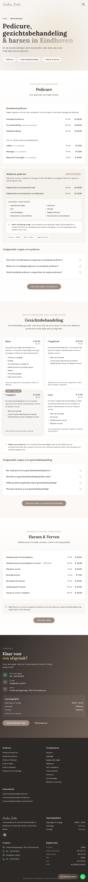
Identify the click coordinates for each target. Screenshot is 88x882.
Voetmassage (51, 778)
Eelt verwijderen (52, 767)
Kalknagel (49, 756)
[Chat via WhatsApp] (82, 876)
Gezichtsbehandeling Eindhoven (15, 794)
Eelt (11, 209)
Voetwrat (50, 774)
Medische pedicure (10, 756)
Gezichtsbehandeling (29, 59)
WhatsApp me (41, 723)
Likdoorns (51, 205)
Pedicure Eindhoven (10, 752)
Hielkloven (50, 763)
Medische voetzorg (53, 782)
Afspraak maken (44, 620)
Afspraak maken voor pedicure (44, 286)
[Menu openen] (83, 4)
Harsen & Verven (52, 59)
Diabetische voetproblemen (21, 216)
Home (5, 18)
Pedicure (10, 59)
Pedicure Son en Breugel (12, 771)
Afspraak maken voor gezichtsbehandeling (44, 503)
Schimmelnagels (16, 212)
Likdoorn (49, 752)
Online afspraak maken (16, 723)
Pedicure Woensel (10, 760)
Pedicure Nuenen (9, 767)
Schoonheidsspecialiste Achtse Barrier (18, 801)
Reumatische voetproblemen (58, 216)
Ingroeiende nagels (17, 205)
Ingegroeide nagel (53, 760)
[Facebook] (5, 835)
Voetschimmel (51, 771)
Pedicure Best (8, 763)
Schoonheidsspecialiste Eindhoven (16, 797)
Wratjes (50, 209)
